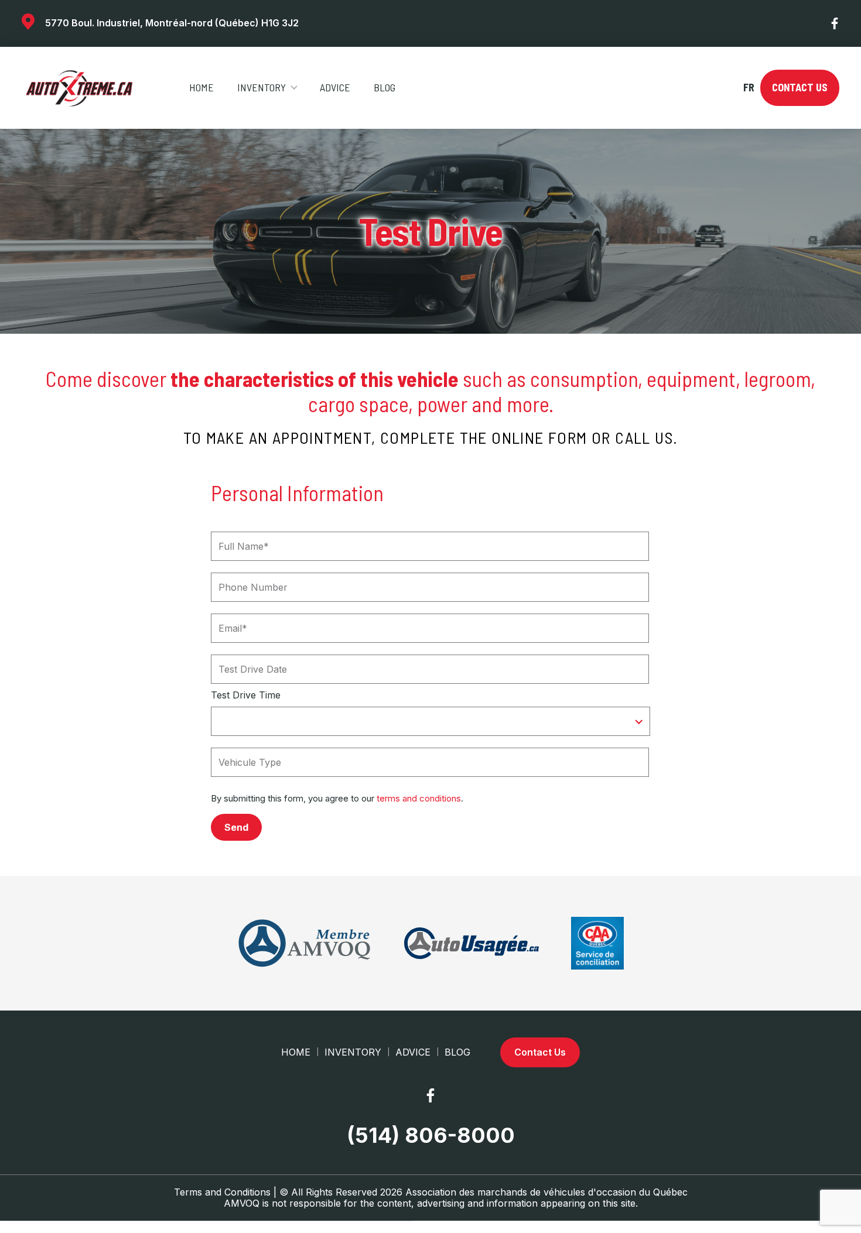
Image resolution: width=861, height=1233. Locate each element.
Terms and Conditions (222, 1192)
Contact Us (800, 87)
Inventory (261, 87)
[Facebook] (835, 23)
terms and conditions (419, 798)
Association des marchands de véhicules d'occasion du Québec (546, 1192)
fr (748, 87)
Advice (335, 87)
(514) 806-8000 (431, 1135)
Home (201, 87)
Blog (384, 87)
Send (236, 827)
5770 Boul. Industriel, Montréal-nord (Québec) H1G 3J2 (172, 23)
